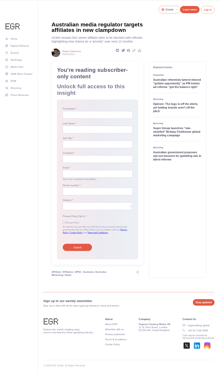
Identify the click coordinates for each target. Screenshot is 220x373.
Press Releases (20, 95)
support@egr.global (199, 325)
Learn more (190, 9)
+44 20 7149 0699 (198, 330)
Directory (16, 88)
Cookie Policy (112, 344)
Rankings (16, 59)
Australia (88, 271)
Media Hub (17, 66)
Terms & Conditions (116, 339)
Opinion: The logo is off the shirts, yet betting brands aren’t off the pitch (175, 108)
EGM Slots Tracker (21, 74)
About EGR (111, 324)
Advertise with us (114, 329)
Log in (208, 9)
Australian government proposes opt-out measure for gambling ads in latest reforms (177, 156)
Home (14, 38)
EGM (13, 81)
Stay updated (204, 302)
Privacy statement (115, 334)
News (68, 275)
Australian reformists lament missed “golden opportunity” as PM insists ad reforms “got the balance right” (177, 83)
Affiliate (56, 271)
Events (15, 52)
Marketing (57, 275)
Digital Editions (20, 45)
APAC (78, 271)
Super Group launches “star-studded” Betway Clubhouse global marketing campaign (176, 132)
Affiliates (67, 271)
